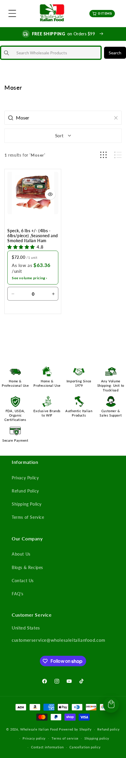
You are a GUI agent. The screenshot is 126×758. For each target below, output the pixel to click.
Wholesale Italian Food (39, 729)
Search (115, 52)
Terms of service (65, 738)
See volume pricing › (29, 278)
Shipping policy (96, 738)
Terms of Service (28, 517)
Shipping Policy (27, 504)
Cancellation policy (85, 747)
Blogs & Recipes (27, 567)
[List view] (118, 155)
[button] (12, 13)
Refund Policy (25, 490)
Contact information (47, 747)
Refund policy (108, 729)
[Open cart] (111, 705)
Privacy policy (34, 738)
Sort (59, 135)
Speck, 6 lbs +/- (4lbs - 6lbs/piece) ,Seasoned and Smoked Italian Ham (32, 235)
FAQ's (17, 593)
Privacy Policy (25, 477)
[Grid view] (103, 155)
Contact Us (23, 580)
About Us (21, 553)
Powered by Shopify (75, 729)
